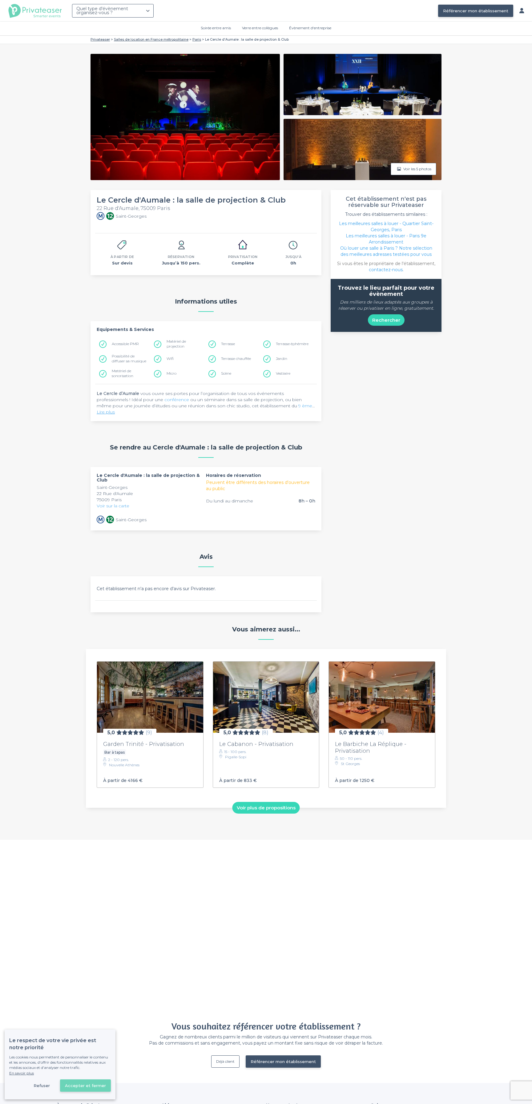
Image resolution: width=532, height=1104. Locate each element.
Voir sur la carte (113, 506)
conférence (176, 399)
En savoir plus (21, 1073)
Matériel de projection (176, 344)
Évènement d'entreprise (310, 28)
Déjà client (225, 1061)
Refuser (42, 1085)
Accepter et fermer (85, 1085)
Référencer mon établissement (475, 10)
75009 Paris (109, 499)
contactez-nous (386, 269)
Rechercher (386, 320)
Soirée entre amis (216, 28)
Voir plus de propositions (266, 808)
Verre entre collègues (260, 28)
